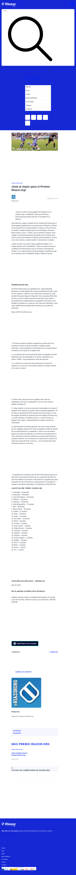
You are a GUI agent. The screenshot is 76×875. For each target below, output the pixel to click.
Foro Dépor (5, 859)
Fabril (3, 853)
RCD (3, 851)
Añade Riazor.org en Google (26, 643)
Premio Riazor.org (17, 183)
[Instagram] (10, 836)
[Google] (33, 836)
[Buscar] (30, 39)
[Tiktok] (21, 836)
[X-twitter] (15, 836)
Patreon (4, 862)
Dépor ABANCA (6, 856)
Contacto (4, 865)
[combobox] (10, 10)
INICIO (3, 848)
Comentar (53, 652)
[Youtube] (4, 836)
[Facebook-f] (27, 836)
